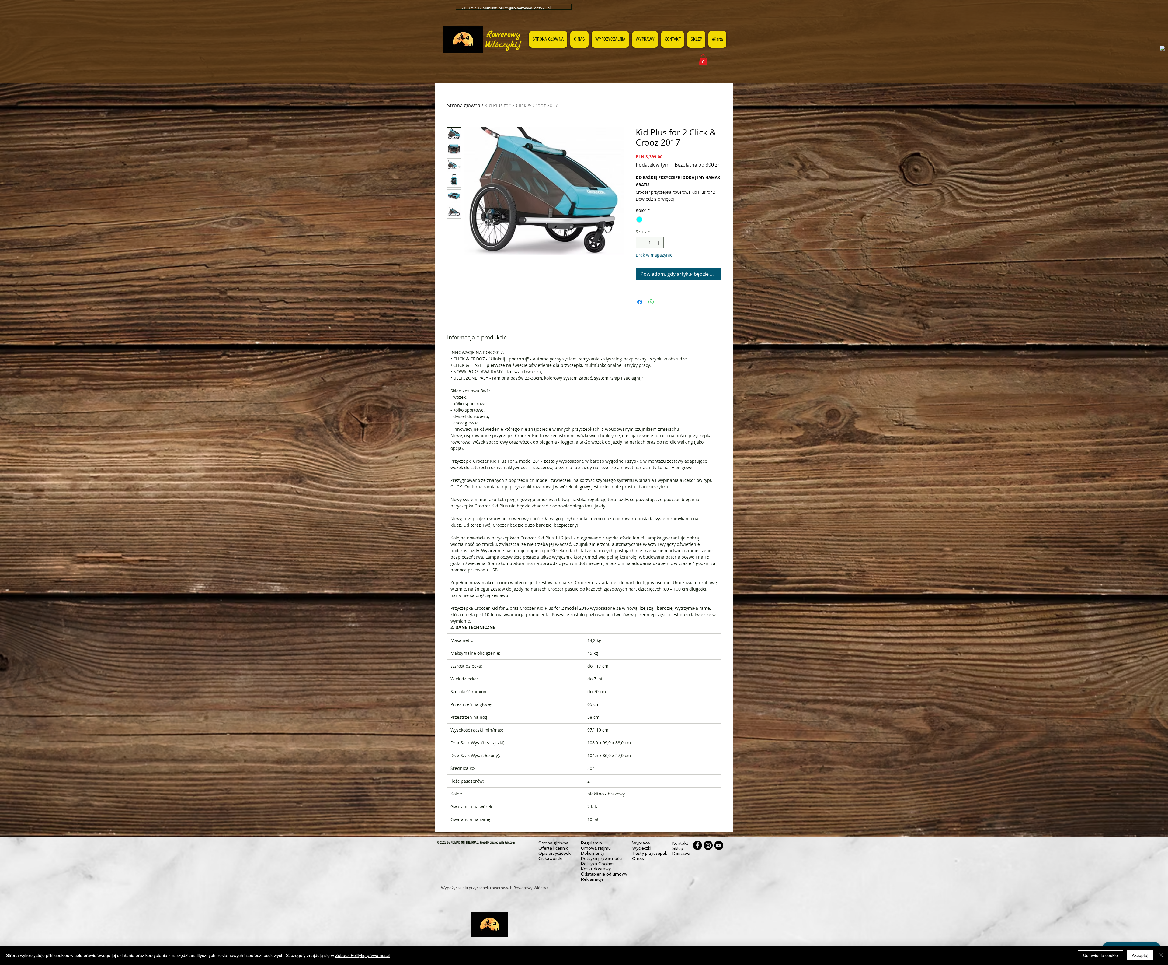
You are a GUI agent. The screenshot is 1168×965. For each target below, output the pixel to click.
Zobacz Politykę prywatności (362, 955)
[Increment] (659, 242)
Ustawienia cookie (1100, 955)
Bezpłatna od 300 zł (696, 165)
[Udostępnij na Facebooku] (639, 302)
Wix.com (510, 842)
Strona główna (463, 105)
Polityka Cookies (597, 863)
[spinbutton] (649, 242)
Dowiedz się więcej (655, 199)
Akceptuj (1140, 955)
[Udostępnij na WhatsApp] (651, 302)
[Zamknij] (1160, 955)
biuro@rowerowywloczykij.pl (525, 8)
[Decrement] (640, 242)
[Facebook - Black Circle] (697, 845)
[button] (703, 59)
